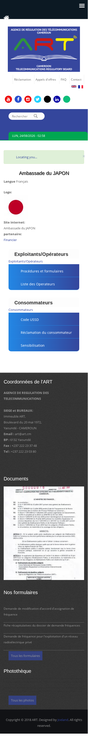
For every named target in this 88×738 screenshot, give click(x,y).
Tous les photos (22, 700)
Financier (10, 240)
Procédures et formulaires (42, 271)
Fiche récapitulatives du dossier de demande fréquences (42, 625)
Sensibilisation (33, 345)
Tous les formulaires (25, 656)
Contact (76, 79)
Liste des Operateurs (38, 284)
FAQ (63, 79)
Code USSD (30, 319)
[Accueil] (44, 49)
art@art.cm (23, 434)
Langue (9, 181)
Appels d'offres (46, 79)
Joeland (63, 720)
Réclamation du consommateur (46, 332)
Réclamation (22, 79)
